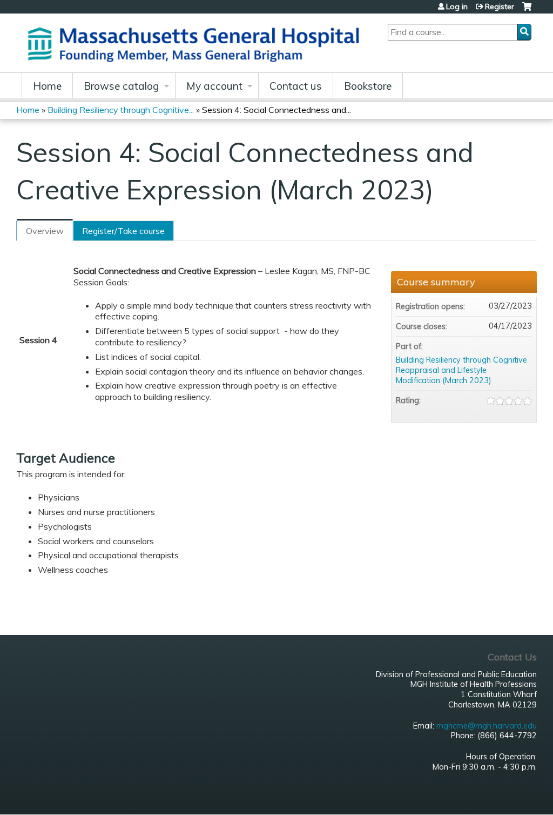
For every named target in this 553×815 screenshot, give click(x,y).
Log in (457, 6)
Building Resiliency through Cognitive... (121, 109)
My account (214, 85)
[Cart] (526, 10)
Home (47, 85)
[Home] (197, 43)
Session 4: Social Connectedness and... (276, 109)
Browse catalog (121, 85)
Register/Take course (123, 230)
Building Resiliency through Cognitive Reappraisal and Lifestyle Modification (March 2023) (461, 370)
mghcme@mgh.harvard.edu (486, 726)
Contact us (295, 85)
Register (499, 6)
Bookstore (368, 85)
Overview (45, 230)
